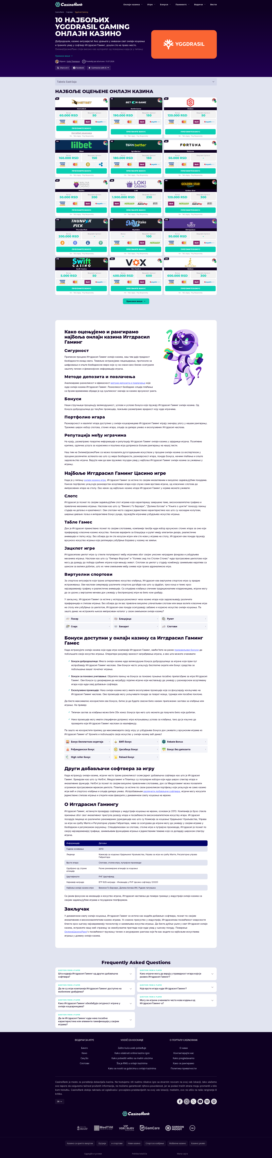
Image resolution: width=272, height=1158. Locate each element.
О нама (184, 1048)
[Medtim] (103, 1128)
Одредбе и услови (93, 1153)
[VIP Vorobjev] (126, 1128)
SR (58, 1101)
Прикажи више (134, 301)
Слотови (84, 1063)
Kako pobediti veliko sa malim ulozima (132, 1058)
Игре (150, 4)
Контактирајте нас (183, 1053)
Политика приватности (184, 1068)
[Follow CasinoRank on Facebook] (180, 1101)
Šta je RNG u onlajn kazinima (132, 1063)
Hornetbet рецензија (81, 133)
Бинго (84, 1048)
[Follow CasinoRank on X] (193, 1101)
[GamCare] (150, 1128)
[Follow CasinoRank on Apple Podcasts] (214, 1101)
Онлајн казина (131, 4)
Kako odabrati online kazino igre (132, 1053)
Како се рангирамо (183, 1063)
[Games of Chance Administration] (82, 1128)
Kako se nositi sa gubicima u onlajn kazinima (132, 1068)
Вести (213, 4)
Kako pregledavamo (183, 1058)
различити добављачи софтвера (161, 791)
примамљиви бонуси (186, 649)
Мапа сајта (182, 1153)
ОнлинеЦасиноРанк (75, 931)
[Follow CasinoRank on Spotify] (207, 1101)
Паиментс (181, 4)
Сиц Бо (84, 1058)
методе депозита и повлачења (128, 383)
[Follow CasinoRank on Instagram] (186, 1101)
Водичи (198, 4)
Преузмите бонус (81, 128)
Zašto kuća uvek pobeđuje (132, 1048)
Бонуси (164, 4)
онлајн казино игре (95, 480)
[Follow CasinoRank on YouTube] (200, 1101)
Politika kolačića (139, 1153)
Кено (84, 1053)
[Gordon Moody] (174, 1128)
